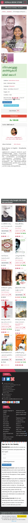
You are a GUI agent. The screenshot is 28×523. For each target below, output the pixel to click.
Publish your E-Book (8, 437)
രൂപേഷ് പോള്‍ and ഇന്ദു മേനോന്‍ (10, 322)
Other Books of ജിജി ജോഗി (14, 137)
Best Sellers (6, 426)
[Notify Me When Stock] (18, 111)
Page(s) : (6, 92)
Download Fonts (20, 431)
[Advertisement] (14, 182)
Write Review (17, 144)
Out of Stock (12, 111)
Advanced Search (20, 410)
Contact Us (19, 426)
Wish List (5, 420)
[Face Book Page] (4, 380)
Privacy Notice (19, 420)
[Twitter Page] (8, 380)
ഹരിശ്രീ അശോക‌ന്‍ (20, 355)
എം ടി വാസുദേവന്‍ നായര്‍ (8, 226)
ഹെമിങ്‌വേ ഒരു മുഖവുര (8, 224)
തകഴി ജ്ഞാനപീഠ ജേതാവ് (9, 352)
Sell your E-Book (7, 439)
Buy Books (6, 422)
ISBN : (9, 83)
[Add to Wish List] (24, 231)
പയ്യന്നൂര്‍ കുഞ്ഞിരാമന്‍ (7, 355)
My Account (6, 416)
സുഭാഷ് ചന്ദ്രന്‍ (5, 258)
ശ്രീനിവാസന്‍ (18, 258)
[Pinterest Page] (13, 380)
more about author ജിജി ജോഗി (14, 139)
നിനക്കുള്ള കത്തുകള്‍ (9, 69)
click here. (17, 489)
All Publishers (6, 429)
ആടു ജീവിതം (19, 224)
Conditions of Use (20, 422)
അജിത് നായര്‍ (5, 290)
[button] (14, 7)
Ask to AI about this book (11, 105)
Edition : (11, 89)
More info (14, 521)
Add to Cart (19, 231)
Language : (9, 86)
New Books (3, 260)
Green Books (18, 228)
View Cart (5, 418)
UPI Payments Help (21, 435)
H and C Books (4, 228)
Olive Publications (19, 260)
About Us (18, 424)
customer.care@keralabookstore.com (12, 399)
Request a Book (20, 427)
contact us (14, 485)
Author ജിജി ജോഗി (8, 125)
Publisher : (11, 80)
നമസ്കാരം (4, 256)
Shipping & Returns (21, 418)
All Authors (6, 431)
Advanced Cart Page (21, 412)
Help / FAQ (19, 429)
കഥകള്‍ (9, 11)
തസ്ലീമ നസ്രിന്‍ (19, 290)
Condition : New (8, 95)
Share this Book (7, 102)
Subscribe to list (7, 464)
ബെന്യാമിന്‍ (18, 226)
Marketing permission (9, 461)
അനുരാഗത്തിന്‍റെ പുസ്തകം (10, 319)
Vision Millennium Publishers (19, 325)
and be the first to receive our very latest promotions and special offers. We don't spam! (13, 448)
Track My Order (7, 427)
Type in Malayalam (21, 433)
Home (3, 11)
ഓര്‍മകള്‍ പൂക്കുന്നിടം (8, 288)
